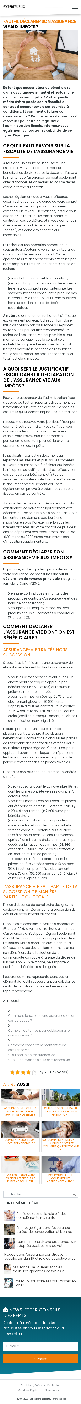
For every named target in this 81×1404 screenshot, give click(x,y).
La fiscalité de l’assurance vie (33, 1055)
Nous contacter (54, 1390)
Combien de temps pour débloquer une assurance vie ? (39, 1032)
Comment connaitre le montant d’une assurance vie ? (37, 1047)
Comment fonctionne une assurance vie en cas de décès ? (41, 1018)
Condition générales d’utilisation (40, 1385)
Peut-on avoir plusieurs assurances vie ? (42, 1060)
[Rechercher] (74, 1194)
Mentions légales (28, 1390)
